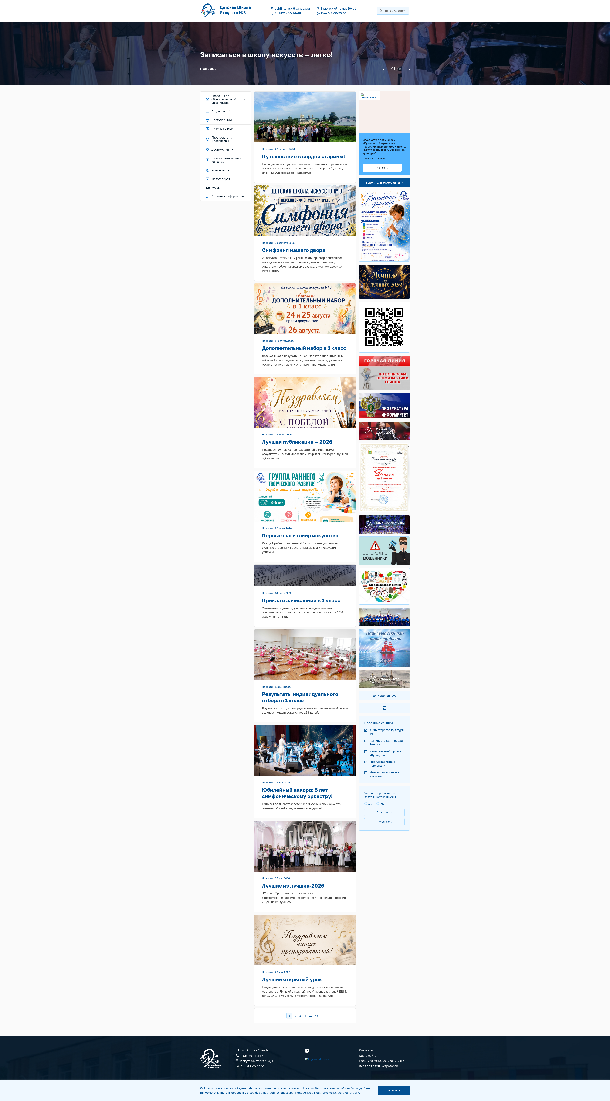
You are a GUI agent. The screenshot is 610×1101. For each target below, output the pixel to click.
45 (316, 1015)
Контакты (366, 1050)
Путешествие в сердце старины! (303, 156)
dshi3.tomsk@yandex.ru (257, 1050)
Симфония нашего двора (293, 250)
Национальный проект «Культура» (385, 753)
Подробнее (208, 68)
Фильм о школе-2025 (384, 430)
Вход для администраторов (378, 1066)
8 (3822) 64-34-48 (253, 1055)
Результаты (384, 821)
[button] (385, 69)
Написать (382, 167)
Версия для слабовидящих (384, 182)
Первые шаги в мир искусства (300, 535)
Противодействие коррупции (382, 763)
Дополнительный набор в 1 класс (304, 348)
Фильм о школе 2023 (387, 616)
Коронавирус (386, 695)
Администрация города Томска (386, 742)
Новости (267, 149)
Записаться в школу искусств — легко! (266, 54)
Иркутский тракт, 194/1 (256, 1061)
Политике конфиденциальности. (337, 1092)
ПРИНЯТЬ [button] (394, 1090)
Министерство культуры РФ (387, 731)
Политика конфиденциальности (381, 1060)
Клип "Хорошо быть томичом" (390, 524)
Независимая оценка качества (384, 774)
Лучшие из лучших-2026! (294, 886)
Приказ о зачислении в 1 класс (301, 600)
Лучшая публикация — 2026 (297, 442)
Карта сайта (367, 1055)
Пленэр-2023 (390, 679)
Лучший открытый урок (292, 979)
